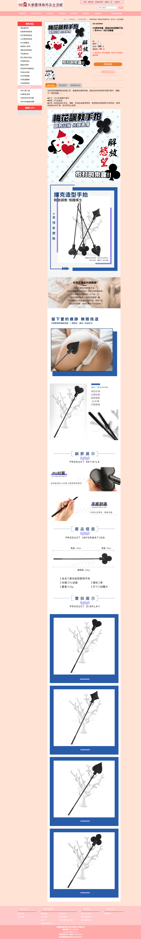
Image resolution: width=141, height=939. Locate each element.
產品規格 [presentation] (62, 85)
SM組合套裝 (25, 72)
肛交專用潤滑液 (26, 35)
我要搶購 (108, 64)
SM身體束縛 (25, 83)
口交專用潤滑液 (26, 39)
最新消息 (90, 2)
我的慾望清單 (99, 2)
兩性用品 (74, 13)
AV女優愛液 (24, 43)
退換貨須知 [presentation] (75, 85)
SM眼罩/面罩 (25, 94)
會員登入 (117, 2)
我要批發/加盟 (116, 13)
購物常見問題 (48, 909)
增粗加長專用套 (26, 50)
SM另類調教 (25, 76)
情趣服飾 (86, 13)
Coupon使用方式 (47, 923)
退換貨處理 (63, 917)
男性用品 (62, 13)
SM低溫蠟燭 (25, 79)
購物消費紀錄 (86, 920)
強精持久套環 (25, 46)
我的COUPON (86, 913)
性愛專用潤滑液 (26, 32)
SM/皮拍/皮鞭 (82, 19)
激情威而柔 (24, 28)
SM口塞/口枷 (25, 90)
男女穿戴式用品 (26, 57)
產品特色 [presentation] (51, 85)
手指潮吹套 (24, 54)
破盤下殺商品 (36, 13)
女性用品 (50, 13)
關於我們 (21, 913)
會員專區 (86, 909)
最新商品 (22, 13)
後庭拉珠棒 (24, 65)
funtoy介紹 (24, 909)
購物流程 (44, 913)
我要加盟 (21, 917)
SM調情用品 (25, 61)
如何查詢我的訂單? (66, 920)
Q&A (42, 920)
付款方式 (44, 917)
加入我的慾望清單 (108, 72)
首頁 (85, 2)
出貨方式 (62, 913)
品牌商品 (98, 13)
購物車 (108, 2)
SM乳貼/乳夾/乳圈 (27, 98)
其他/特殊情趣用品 (27, 68)
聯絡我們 (110, 909)
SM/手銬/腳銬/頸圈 (27, 102)
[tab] (51, 85)
